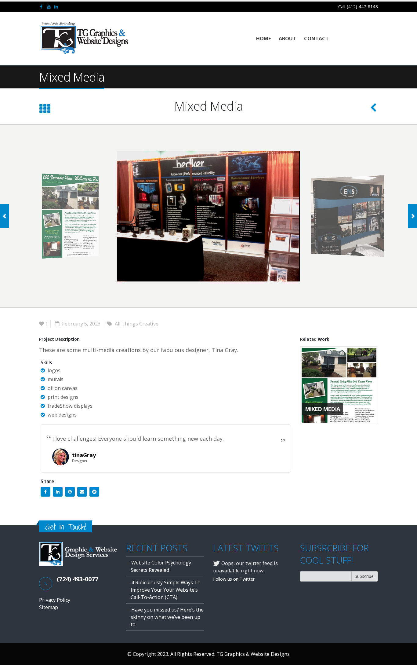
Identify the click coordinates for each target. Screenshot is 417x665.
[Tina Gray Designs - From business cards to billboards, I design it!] (85, 38)
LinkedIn (58, 492)
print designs (63, 397)
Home (263, 38)
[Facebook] (41, 6)
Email (82, 492)
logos (54, 370)
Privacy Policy (54, 600)
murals (55, 379)
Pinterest (70, 492)
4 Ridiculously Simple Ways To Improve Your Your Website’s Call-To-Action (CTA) (166, 590)
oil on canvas (63, 388)
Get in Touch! (65, 526)
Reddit (94, 492)
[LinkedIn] (56, 6)
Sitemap (48, 607)
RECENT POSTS (156, 548)
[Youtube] (49, 6)
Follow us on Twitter (234, 579)
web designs (62, 414)
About (287, 38)
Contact (316, 38)
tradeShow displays (70, 405)
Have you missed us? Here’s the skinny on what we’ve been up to (167, 617)
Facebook (45, 492)
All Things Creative (136, 323)
